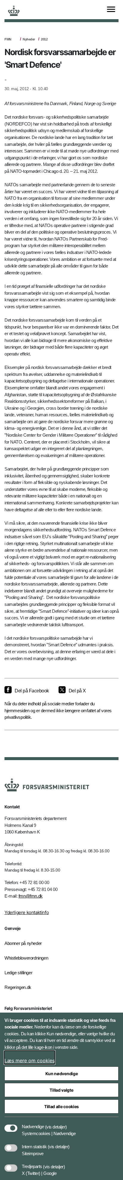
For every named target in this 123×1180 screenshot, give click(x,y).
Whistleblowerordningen (26, 957)
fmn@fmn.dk (31, 895)
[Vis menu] (111, 10)
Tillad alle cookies (61, 1106)
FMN (7, 39)
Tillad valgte (61, 1090)
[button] (56, 1123)
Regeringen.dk (17, 987)
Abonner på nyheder (23, 943)
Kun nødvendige (61, 1073)
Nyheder (29, 39)
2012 (44, 39)
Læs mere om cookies (29, 1060)
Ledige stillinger (18, 972)
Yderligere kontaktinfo (26, 912)
